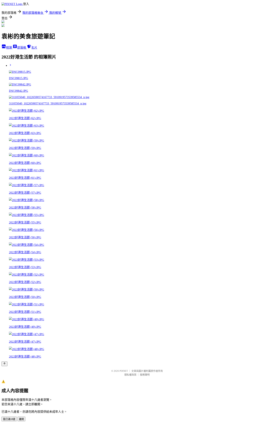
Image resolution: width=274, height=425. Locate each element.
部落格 (22, 47)
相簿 (9, 47)
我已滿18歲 (9, 419)
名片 (34, 47)
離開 (21, 419)
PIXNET (123, 371)
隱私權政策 (130, 374)
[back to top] (4, 363)
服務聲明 (145, 374)
